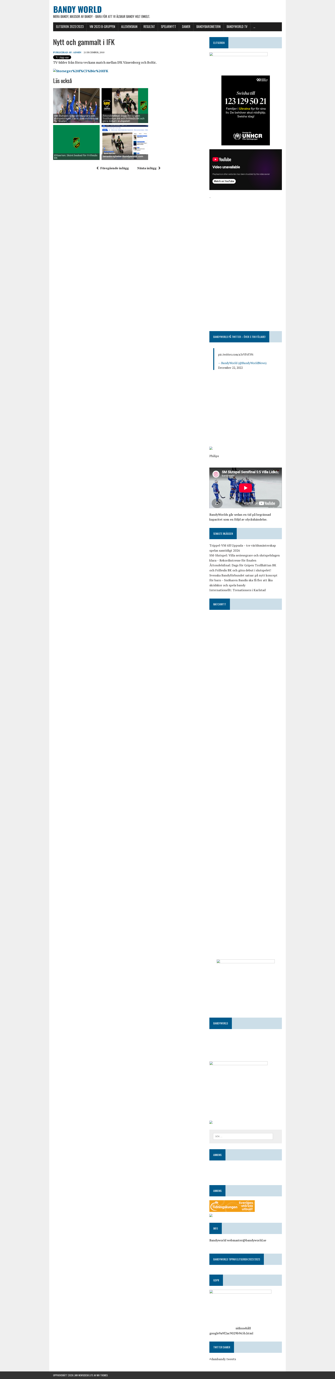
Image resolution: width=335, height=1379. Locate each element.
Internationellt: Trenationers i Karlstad (237, 590)
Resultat (149, 26)
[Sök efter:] (243, 1136)
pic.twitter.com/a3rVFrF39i (235, 354)
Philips (214, 456)
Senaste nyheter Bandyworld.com (123, 156)
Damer (186, 26)
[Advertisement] (245, 227)
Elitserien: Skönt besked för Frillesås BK (75, 157)
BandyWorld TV (237, 26)
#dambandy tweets (222, 1359)
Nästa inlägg (146, 168)
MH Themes (102, 1375)
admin (77, 52)
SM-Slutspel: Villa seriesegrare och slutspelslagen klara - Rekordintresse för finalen (76, 118)
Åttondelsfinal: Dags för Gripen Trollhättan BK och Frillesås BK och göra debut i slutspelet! (123, 118)
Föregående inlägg (114, 168)
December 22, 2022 (230, 368)
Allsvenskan (129, 26)
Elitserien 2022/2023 (70, 26)
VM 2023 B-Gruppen (102, 26)
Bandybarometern (208, 26)
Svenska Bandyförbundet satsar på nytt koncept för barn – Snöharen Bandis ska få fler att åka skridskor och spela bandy (243, 580)
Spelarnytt (168, 26)
